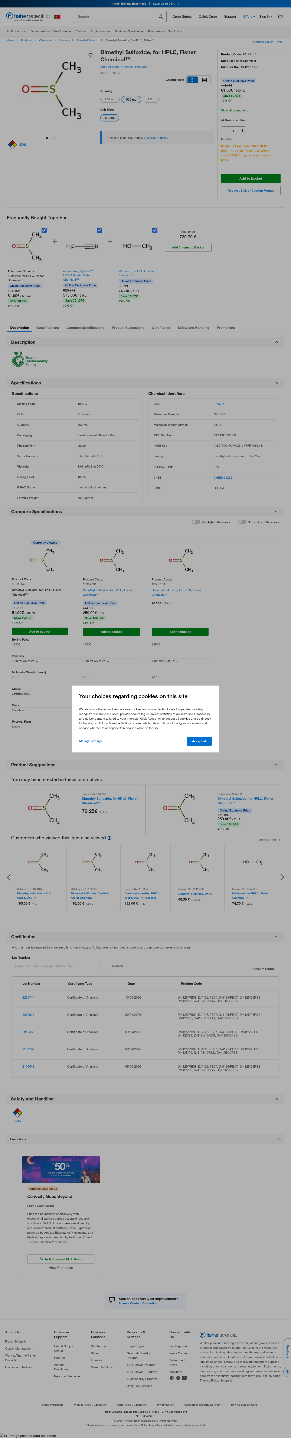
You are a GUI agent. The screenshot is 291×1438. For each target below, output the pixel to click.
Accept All (199, 741)
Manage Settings (90, 741)
